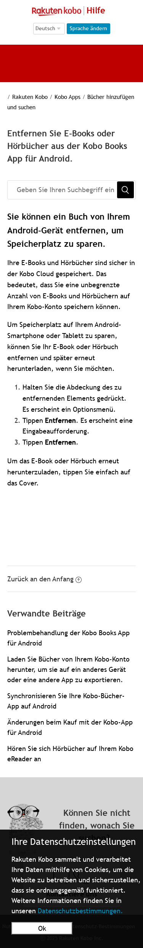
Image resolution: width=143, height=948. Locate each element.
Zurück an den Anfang (40, 578)
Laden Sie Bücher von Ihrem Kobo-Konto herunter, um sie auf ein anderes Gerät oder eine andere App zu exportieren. (68, 669)
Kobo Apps (67, 96)
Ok (42, 928)
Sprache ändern (88, 28)
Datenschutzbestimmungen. (80, 910)
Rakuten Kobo (30, 96)
